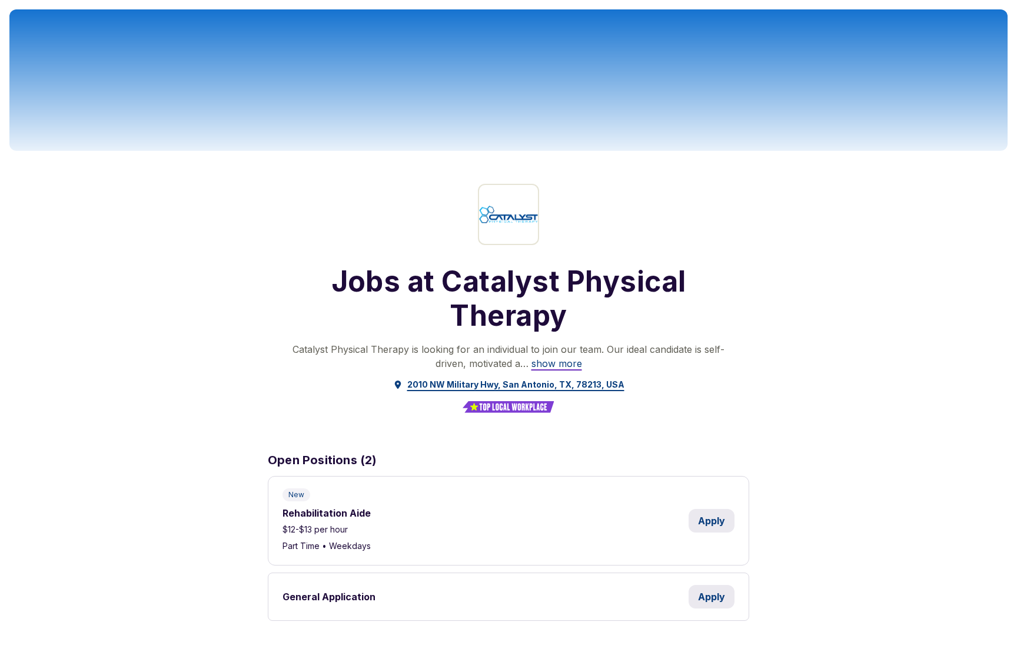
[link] (556, 363)
